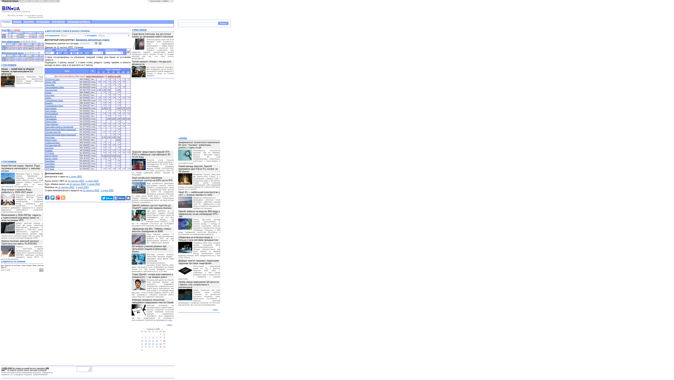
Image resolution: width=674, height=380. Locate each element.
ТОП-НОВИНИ (9, 65)
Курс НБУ (6, 30)
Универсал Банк (52, 143)
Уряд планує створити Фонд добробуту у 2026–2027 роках (17, 191)
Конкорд (48, 103)
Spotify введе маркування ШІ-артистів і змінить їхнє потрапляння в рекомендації (199, 285)
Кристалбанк (51, 108)
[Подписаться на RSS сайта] (63, 197)
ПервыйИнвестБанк (54, 100)
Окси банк (49, 85)
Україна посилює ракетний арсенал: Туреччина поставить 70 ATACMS (20, 242)
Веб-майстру (58, 22)
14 (157, 341)
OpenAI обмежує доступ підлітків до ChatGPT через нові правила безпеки (151, 206)
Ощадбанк (50, 161)
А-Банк (48, 92)
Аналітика (29, 22)
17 (142, 344)
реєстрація (155, 1)
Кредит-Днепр (51, 156)
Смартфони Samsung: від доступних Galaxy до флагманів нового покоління (152, 35)
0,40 (113, 137)
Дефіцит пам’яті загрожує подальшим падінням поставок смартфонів (199, 262)
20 (153, 344)
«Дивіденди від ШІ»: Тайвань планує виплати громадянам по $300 (151, 230)
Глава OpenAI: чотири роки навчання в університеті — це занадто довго (152, 275)
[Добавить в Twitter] (52, 197)
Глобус (48, 98)
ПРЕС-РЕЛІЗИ (140, 30)
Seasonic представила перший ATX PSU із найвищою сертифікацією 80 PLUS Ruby (151, 154)
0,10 (104, 156)
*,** (109, 79)
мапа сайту (52, 1)
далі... (171, 325)
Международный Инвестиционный (60, 129)
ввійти (165, 1)
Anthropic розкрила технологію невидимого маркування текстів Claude (152, 301)
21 (157, 344)
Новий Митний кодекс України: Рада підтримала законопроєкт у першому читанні (20, 168)
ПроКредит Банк (52, 79)
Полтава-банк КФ (53, 132)
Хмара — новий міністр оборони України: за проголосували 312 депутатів (17, 71)
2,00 (118, 90)
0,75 (108, 108)
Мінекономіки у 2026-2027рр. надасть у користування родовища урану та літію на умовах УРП (21, 218)
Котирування (43, 22)
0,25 (104, 108)
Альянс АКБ (50, 82)
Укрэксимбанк (51, 114)
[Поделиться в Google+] (58, 197)
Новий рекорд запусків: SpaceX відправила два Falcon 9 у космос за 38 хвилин (198, 169)
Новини (17, 22)
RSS (42, 1)
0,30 (118, 140)
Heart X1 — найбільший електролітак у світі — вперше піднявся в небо (199, 193)
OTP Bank (49, 153)
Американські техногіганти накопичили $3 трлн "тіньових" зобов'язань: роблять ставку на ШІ (199, 145)
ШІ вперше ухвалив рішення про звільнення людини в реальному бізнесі (149, 249)
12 (149, 341)
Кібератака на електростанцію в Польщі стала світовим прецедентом (198, 238)
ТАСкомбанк (51, 119)
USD (4, 46)
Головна (6, 22)
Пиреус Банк (51, 121)
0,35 (108, 137)
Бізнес (183, 138)
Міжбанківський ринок (13, 53)
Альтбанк (49, 148)
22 (161, 344)
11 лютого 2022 (76, 181)
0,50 (113, 119)
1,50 (108, 90)
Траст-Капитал (51, 124)
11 (146, 341)
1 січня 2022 (75, 176)
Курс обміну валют (11, 41)
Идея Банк (50, 137)
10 (142, 341)
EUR (4, 49)
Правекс (49, 150)
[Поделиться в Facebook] (47, 197)
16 (164, 341)
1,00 (99, 90)
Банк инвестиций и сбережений (59, 127)
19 (149, 344)
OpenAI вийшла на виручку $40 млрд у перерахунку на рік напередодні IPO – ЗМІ (199, 214)
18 (146, 344)
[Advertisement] (110, 11)
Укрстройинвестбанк (54, 87)
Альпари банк (51, 90)
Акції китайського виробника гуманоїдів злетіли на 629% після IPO (152, 179)
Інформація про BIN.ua (79, 22)
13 (153, 341)
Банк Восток (50, 116)
